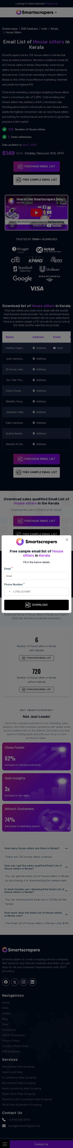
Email (8, 568)
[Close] (67, 540)
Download (40, 604)
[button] (7, 592)
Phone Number (14, 584)
